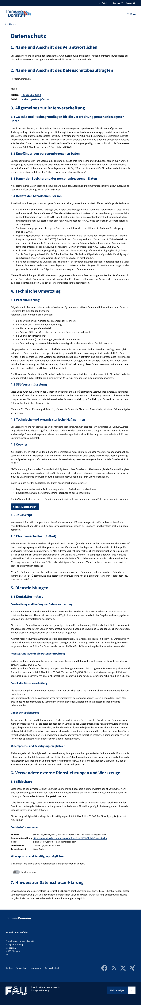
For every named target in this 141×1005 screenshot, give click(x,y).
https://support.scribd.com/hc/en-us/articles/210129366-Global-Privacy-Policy (70, 838)
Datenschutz (22, 968)
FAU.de (105, 3)
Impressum (36, 968)
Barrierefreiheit (52, 968)
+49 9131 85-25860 (31, 95)
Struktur (116, 3)
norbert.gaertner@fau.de (35, 99)
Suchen (129, 3)
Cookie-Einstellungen (24, 507)
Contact (9, 968)
